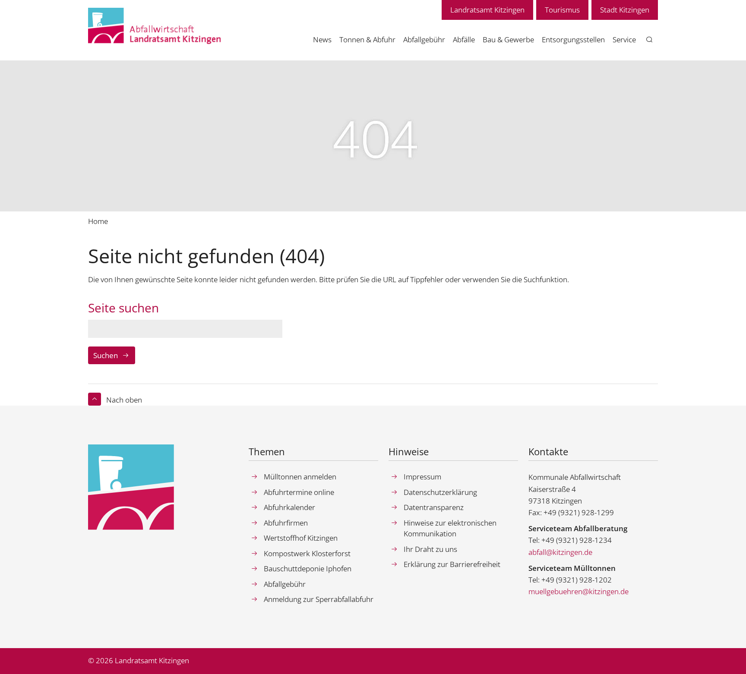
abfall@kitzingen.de (560, 552)
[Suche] (649, 40)
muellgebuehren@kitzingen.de (578, 591)
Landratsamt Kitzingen (487, 10)
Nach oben (124, 400)
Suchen (105, 355)
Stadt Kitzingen (624, 10)
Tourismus (562, 10)
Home (98, 221)
